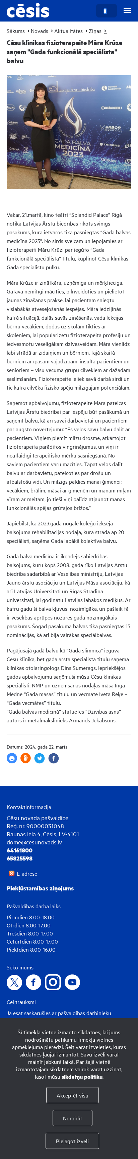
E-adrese (27, 873)
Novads (39, 31)
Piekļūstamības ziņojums (40, 888)
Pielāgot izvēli (72, 1141)
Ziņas (95, 31)
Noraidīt (72, 1118)
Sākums (16, 31)
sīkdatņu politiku (82, 1076)
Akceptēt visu (72, 1095)
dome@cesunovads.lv (34, 842)
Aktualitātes (68, 31)
